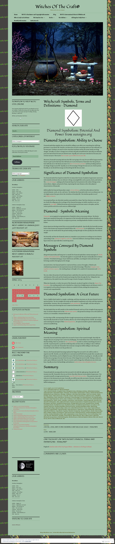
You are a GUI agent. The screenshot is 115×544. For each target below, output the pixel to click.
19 (26, 295)
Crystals (71, 395)
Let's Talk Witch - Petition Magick (21, 323)
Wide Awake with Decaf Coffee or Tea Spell (23, 420)
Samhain (49, 412)
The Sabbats (62, 18)
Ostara (85, 408)
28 (33, 298)
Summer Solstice (83, 414)
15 (37, 293)
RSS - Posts (18, 343)
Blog (54, 14)
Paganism (65, 411)
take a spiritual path (71, 342)
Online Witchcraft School (77, 408)
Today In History (68, 415)
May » (16, 305)
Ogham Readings (59, 408)
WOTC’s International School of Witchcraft (72, 14)
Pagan (89, 408)
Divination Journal (17, 414)
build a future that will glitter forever (85, 362)
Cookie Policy (28, 541)
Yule (64, 418)
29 (37, 298)
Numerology (94, 406)
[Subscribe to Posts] (13, 343)
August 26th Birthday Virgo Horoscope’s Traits (24, 318)
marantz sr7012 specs (16, 524)
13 (29, 293)
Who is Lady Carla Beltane (21, 18)
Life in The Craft (97, 400)
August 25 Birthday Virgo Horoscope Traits (23, 317)
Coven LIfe (65, 395)
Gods (74, 398)
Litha (58, 401)
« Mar (13, 305)
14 (33, 293)
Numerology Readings (49, 408)
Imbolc (55, 400)
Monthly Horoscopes (59, 405)
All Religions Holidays (81, 391)
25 (22, 298)
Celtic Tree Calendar (91, 394)
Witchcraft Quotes (73, 417)
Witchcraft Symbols (64, 389)
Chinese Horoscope (58, 395)
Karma (59, 400)
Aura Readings (73, 392)
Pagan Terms (98, 409)
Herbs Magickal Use (48, 400)
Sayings (54, 412)
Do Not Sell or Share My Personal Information (64, 532)
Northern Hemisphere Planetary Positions (65, 406)
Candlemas (68, 394)
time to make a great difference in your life (73, 156)
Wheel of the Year (77, 415)
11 (22, 293)
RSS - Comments (19, 347)
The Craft (49, 415)
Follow (17, 162)
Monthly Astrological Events (64, 403)
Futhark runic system (71, 311)
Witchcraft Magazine (63, 417)
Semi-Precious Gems (70, 412)
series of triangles (51, 182)
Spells (65, 414)
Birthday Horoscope (49, 394)
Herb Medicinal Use (97, 398)
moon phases (94, 405)
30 (14, 301)
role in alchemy (74, 190)
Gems (65, 398)
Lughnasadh (63, 401)
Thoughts (61, 415)
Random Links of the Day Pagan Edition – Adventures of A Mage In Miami (71, 447)
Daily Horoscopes (90, 395)
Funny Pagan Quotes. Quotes (56, 398)
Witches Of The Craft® (57, 7)
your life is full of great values (78, 376)
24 (18, 298)
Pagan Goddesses (95, 408)
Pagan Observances (72, 409)
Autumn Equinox (81, 392)
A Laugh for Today (61, 391)
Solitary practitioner (80, 412)
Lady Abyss (64, 400)
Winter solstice (89, 415)
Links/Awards (34, 21)
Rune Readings (98, 411)
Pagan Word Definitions (49, 411)
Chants (50, 395)
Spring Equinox (71, 414)
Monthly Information (20, 21)
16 (14, 295)
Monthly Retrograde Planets (83, 405)
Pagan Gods (47, 409)
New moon (51, 406)
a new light (53, 204)
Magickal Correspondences (90, 401)
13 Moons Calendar (51, 391)
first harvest (68, 397)
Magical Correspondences (76, 401)
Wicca (83, 415)
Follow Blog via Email (23, 146)
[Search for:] (26, 131)
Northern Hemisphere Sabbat (83, 406)
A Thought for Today (71, 391)
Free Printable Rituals (85, 397)
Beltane (88, 392)
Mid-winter (53, 403)
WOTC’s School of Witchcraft (55, 418)
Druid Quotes (61, 397)
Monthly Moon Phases (70, 405)
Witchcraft (96, 415)
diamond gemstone (69, 322)
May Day (99, 401)
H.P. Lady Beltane (59, 388)
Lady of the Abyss (79, 400)
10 (18, 293)
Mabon (68, 401)
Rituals (92, 411)
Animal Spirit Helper (58, 392)
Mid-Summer (47, 403)
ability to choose (50, 196)
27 (29, 298)
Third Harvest (55, 415)
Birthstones (57, 394)
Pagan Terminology (89, 409)
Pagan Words (59, 411)
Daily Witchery (50, 397)
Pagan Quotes (80, 409)
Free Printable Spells (97, 397)
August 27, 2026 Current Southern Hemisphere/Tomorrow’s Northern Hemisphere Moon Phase (25, 408)
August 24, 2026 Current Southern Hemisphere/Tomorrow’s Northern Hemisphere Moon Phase (25, 426)
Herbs (51, 18)
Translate (23, 175)
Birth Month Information (97, 392)
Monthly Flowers (90, 403)
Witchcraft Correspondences (51, 417)
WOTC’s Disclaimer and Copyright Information (35, 14)
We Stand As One (38, 18)
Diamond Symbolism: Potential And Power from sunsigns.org (73, 132)
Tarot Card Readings (93, 414)
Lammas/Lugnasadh (88, 400)
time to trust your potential (77, 164)
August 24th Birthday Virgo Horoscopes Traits (24, 325)
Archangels (66, 392)
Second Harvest (60, 412)
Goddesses (70, 398)
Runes (45, 412)
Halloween (79, 398)
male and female (75, 303)
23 (14, 298)
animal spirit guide (48, 392)
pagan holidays (53, 409)
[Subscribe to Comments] (13, 347)
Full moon (46, 398)
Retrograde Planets (85, 411)
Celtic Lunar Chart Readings (79, 394)
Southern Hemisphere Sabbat (56, 414)
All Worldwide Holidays (94, 391)
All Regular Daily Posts (78, 18)
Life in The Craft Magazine (50, 401)
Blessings (63, 394)
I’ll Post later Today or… (32, 360)
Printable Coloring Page (74, 411)
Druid (55, 397)
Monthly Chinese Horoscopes (78, 403)
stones (76, 414)
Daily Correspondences (79, 395)
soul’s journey (80, 228)
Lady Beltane (71, 400)
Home (16, 14)
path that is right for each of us (63, 239)
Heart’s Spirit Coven (87, 398)
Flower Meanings (75, 397)
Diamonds (47, 216)
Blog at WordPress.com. (46, 532)
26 (26, 298)
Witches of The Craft (93, 417)
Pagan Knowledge (62, 409)
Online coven (67, 408)
